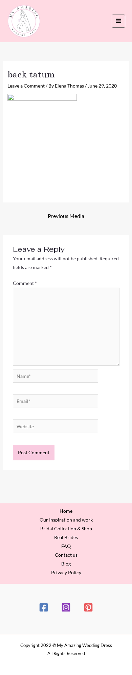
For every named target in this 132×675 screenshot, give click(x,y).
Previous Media (66, 216)
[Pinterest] (88, 607)
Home (66, 511)
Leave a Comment (26, 86)
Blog (66, 563)
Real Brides (66, 537)
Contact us (66, 555)
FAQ (66, 546)
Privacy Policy (66, 572)
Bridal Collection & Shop (66, 528)
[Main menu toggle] (118, 21)
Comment (25, 283)
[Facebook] (43, 607)
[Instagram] (66, 607)
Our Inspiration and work (66, 520)
